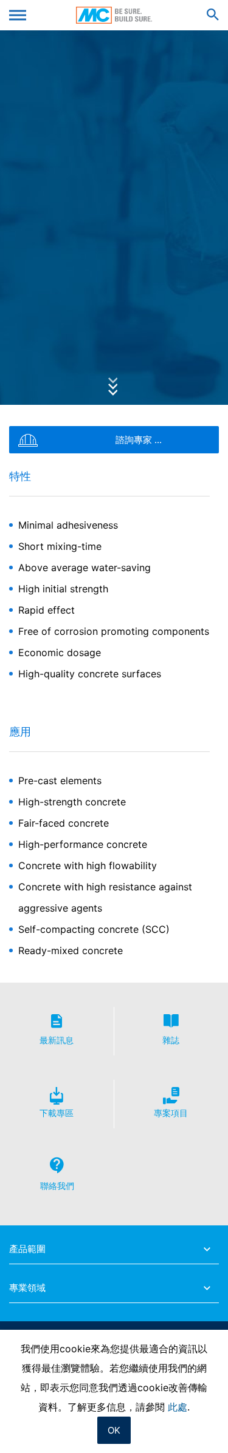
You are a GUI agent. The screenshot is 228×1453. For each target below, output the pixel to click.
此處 (177, 1407)
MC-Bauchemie (114, 15)
